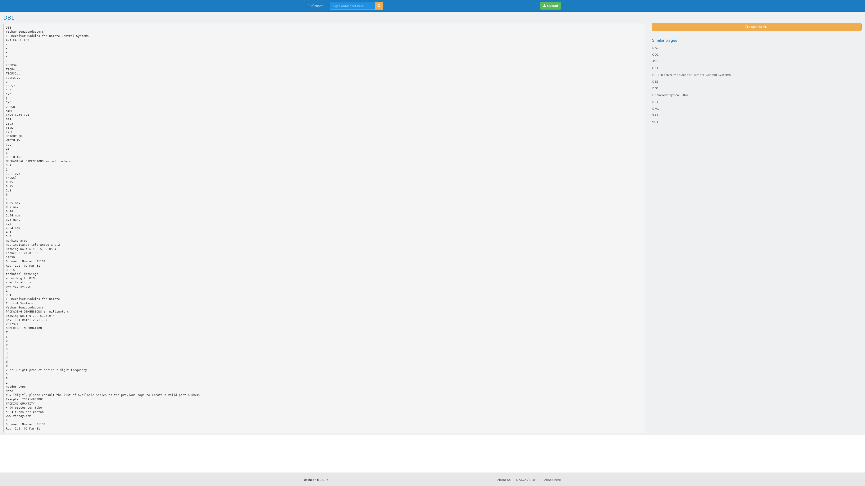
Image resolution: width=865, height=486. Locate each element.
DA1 (655, 48)
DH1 (655, 108)
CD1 (655, 54)
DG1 (655, 88)
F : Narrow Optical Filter (670, 95)
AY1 (655, 61)
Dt (315, 5)
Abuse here (552, 480)
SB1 (655, 122)
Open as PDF (758, 27)
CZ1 (655, 68)
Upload (552, 6)
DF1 (655, 102)
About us (504, 480)
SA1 (655, 115)
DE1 (655, 81)
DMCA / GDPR (527, 480)
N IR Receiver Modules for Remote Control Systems (691, 75)
